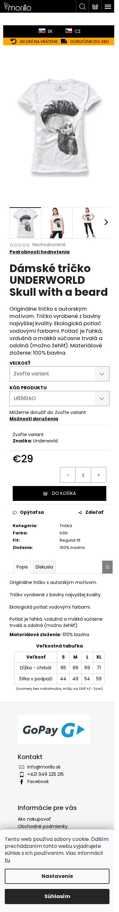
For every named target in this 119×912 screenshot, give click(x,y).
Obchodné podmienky (43, 826)
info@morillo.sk (44, 767)
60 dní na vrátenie (39, 41)
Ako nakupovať (34, 819)
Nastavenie (57, 876)
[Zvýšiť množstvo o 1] (98, 475)
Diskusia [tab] (44, 567)
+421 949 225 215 (45, 774)
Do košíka (64, 493)
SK (50, 31)
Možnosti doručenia (34, 419)
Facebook (38, 781)
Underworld (45, 441)
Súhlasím (57, 896)
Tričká (66, 526)
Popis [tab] (22, 567)
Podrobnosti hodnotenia (39, 252)
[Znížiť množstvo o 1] (68, 475)
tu (7, 860)
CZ (78, 31)
